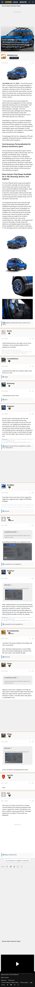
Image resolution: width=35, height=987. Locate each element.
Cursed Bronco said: (10, 532)
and (12, 564)
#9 (33, 638)
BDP (8, 518)
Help (31, 982)
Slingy (9, 664)
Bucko (9, 331)
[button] (2, 2)
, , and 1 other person (16, 446)
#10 (33, 671)
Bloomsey (10, 383)
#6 (33, 492)
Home (3, 985)
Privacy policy (24, 982)
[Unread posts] (29, 2)
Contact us (11, 980)
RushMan (10, 485)
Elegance (10, 406)
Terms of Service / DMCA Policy (10, 982)
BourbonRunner (13, 631)
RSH (8, 793)
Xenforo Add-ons (9, 974)
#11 (33, 741)
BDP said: (7, 585)
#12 (33, 783)
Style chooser (5, 977)
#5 (33, 414)
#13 (33, 801)
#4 (33, 391)
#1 (33, 63)
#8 (33, 578)
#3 (33, 366)
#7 (33, 525)
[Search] (33, 2)
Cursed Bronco (12, 359)
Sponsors (3, 980)
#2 (33, 338)
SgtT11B (10, 775)
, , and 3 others (16, 323)
